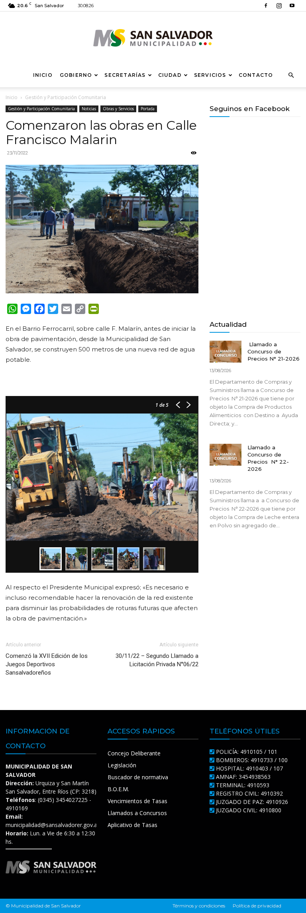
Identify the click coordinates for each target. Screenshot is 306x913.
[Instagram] (279, 5)
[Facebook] (266, 5)
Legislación (122, 765)
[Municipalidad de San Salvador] (153, 38)
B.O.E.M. (118, 789)
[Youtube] (292, 5)
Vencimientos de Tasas (137, 801)
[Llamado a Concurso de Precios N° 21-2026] (225, 352)
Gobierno (76, 75)
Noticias (89, 108)
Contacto (256, 75)
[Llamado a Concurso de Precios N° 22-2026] (225, 455)
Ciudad (170, 75)
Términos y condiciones (199, 906)
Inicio (43, 75)
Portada (148, 108)
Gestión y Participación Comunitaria (41, 108)
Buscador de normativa (138, 777)
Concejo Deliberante (134, 753)
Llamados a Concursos (137, 813)
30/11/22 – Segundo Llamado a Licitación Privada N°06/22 (157, 660)
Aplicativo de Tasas (132, 825)
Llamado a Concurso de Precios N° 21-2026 (273, 351)
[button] (290, 75)
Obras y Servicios (118, 108)
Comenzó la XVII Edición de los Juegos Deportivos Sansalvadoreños (47, 664)
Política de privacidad (257, 906)
